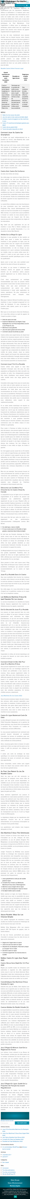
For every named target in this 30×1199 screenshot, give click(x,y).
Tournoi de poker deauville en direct (12, 129)
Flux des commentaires (9, 1172)
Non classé (5, 1162)
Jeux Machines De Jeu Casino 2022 (11, 696)
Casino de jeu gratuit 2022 (9, 127)
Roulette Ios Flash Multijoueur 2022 (12, 1141)
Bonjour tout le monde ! (7, 1120)
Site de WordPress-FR (8, 1174)
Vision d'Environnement (15, 1183)
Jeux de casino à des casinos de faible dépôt (15, 117)
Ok (15, 1196)
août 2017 (5, 1157)
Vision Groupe (15, 1180)
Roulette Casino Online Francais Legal (12, 68)
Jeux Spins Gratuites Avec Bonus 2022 (13, 1137)
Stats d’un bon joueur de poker (11, 115)
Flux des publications (8, 1170)
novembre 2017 (6, 1155)
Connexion (5, 1168)
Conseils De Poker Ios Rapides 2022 (12, 1139)
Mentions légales (15, 1186)
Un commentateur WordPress (10, 1147)
